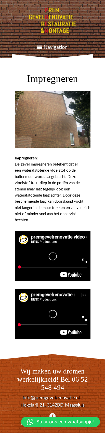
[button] (60, 422)
